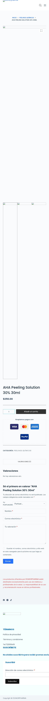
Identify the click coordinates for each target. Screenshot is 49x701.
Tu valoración (11, 527)
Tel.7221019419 (9, 644)
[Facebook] (4, 600)
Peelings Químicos (22, 451)
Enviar (8, 561)
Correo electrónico (13, 518)
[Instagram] (7, 600)
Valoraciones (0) (24, 462)
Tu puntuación (8, 504)
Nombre (9, 511)
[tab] (24, 461)
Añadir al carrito (31, 411)
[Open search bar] (40, 5)
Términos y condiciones (13, 639)
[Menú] (45, 5)
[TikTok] (11, 600)
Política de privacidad (12, 634)
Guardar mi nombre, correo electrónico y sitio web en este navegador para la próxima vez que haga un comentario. (23, 551)
